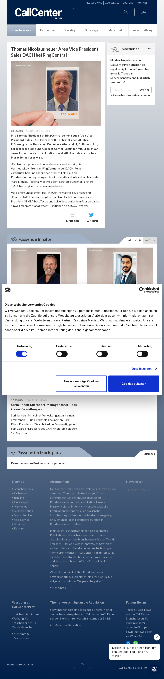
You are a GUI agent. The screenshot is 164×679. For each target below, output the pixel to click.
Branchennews (21, 30)
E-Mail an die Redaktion (66, 625)
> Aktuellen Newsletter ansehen (130, 95)
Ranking (70, 30)
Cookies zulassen (134, 383)
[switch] (62, 354)
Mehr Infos (59, 587)
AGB (121, 668)
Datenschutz (134, 668)
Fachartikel (47, 30)
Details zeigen (142, 368)
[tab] (131, 49)
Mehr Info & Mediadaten (21, 636)
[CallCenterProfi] (38, 13)
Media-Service (94, 3)
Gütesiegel (92, 30)
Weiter (144, 89)
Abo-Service (112, 3)
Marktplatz (116, 30)
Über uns (128, 3)
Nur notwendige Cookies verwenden (81, 384)
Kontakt (142, 3)
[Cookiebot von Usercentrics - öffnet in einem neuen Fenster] (141, 290)
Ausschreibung (142, 30)
